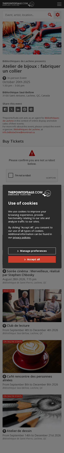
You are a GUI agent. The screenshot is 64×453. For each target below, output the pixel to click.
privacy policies (22, 237)
